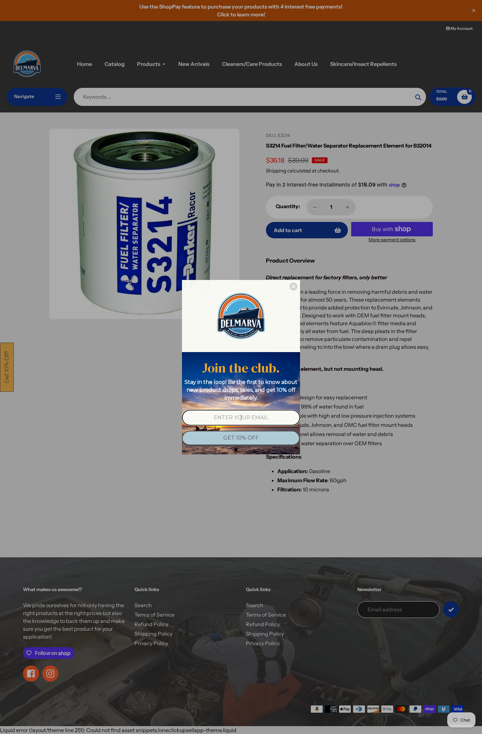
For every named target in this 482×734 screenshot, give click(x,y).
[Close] (293, 286)
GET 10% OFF (241, 438)
